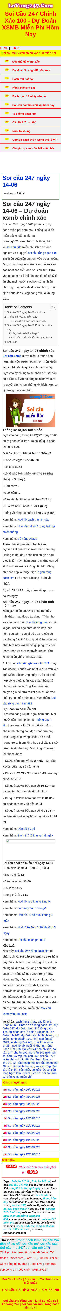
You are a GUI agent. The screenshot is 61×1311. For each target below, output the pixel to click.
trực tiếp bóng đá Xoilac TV (36, 1252)
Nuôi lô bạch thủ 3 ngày (33, 519)
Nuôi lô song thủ (36, 622)
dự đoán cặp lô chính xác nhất (28, 1032)
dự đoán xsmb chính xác (37, 1035)
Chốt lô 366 (9, 1025)
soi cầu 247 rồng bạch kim (32, 950)
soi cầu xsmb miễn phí (17, 1076)
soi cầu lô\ (38, 1069)
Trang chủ (12, 158)
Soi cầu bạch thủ (24, 1062)
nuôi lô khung (35, 1045)
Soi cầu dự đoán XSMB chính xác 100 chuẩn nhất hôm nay (29, 160)
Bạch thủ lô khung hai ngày (35, 835)
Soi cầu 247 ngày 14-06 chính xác (26, 312)
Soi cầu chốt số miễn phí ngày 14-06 (32, 337)
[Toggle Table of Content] (51, 307)
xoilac (54, 1258)
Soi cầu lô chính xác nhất (29, 1068)
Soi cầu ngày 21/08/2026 (24, 1125)
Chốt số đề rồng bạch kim (35, 1025)
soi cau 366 (31, 1056)
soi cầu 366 (14, 247)
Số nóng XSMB (28, 538)
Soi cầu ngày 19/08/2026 (24, 1140)
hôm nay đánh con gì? (32, 908)
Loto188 (31, 1258)
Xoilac (4, 1258)
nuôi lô (38, 1042)
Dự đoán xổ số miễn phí (26, 333)
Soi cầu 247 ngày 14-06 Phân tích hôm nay (29, 327)
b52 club (24, 1269)
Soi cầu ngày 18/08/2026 (24, 1147)
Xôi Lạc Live (8, 1252)
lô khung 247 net (21, 1042)
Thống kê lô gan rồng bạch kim (29, 321)
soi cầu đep (43, 1066)
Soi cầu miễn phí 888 (31, 939)
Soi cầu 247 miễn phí (42, 1052)
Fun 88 (43, 1258)
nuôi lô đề (18, 1045)
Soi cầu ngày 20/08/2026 (24, 1132)
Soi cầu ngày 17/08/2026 (24, 1154)
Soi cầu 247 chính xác (36, 1049)
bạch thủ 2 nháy (25, 1021)
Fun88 (4, 48)
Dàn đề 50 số (26, 828)
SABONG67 (40, 1269)
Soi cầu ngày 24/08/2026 (24, 1104)
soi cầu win (49, 1073)
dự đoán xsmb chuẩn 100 (30, 1037)
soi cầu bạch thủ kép (20, 1066)
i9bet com (16, 1258)
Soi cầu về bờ (31, 1073)
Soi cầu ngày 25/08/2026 (24, 1096)
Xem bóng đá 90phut (13, 1263)
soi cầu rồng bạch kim (42, 253)
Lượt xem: (9, 193)
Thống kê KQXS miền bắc (22, 316)
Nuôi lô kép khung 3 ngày (34, 901)
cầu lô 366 (44, 1021)
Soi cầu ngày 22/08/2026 (24, 1118)
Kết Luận (12, 341)
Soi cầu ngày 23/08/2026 (24, 1111)
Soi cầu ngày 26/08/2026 (24, 1089)
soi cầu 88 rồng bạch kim (31, 1059)
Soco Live (36, 1263)
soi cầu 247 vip (12, 1056)
